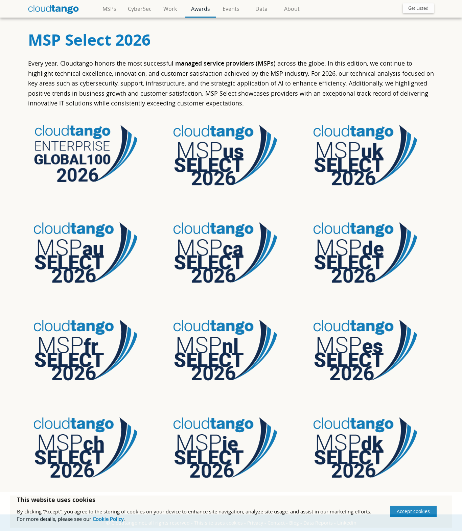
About (292, 9)
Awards (200, 9)
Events (231, 9)
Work (170, 9)
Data (261, 9)
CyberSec (140, 9)
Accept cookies (413, 511)
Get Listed (418, 8)
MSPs (109, 9)
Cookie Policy (108, 518)
